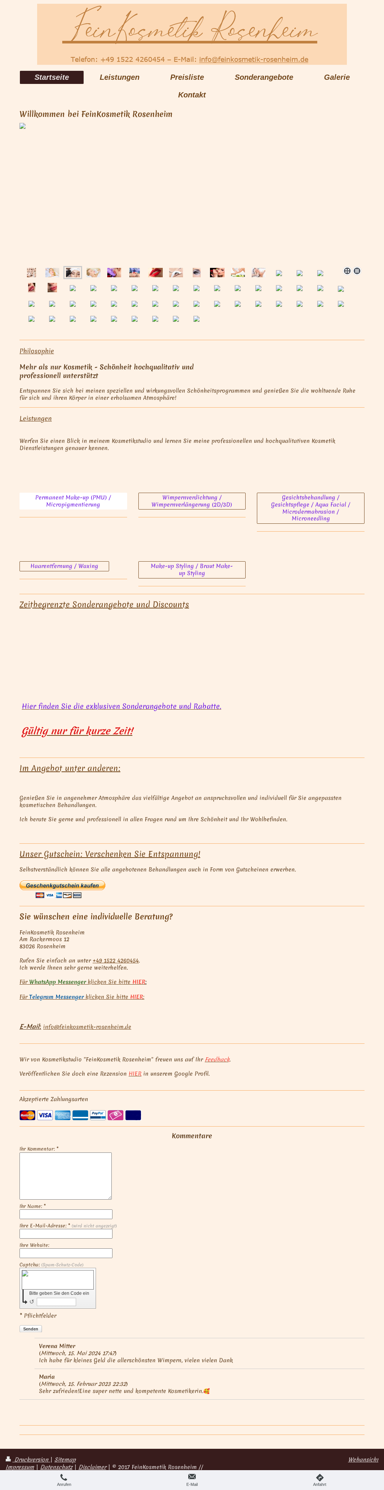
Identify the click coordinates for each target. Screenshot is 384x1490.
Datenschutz (56, 1467)
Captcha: (52, 1265)
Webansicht (363, 1459)
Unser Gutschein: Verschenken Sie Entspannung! (110, 854)
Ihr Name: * (33, 1206)
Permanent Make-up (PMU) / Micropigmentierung (73, 501)
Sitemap (65, 1459)
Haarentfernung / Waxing (64, 566)
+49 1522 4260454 (116, 960)
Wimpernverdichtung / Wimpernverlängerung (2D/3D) (192, 501)
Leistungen (36, 418)
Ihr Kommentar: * (39, 1149)
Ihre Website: (34, 1245)
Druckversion (31, 1459)
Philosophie (37, 351)
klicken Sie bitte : (82, 997)
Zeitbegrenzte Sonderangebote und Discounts (104, 604)
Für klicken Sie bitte (83, 982)
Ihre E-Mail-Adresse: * (68, 1226)
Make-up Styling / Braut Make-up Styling (192, 569)
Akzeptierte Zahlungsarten (54, 1099)
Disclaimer (92, 1467)
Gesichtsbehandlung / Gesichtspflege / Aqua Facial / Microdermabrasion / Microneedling (310, 508)
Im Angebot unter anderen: (70, 768)
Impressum (20, 1467)
